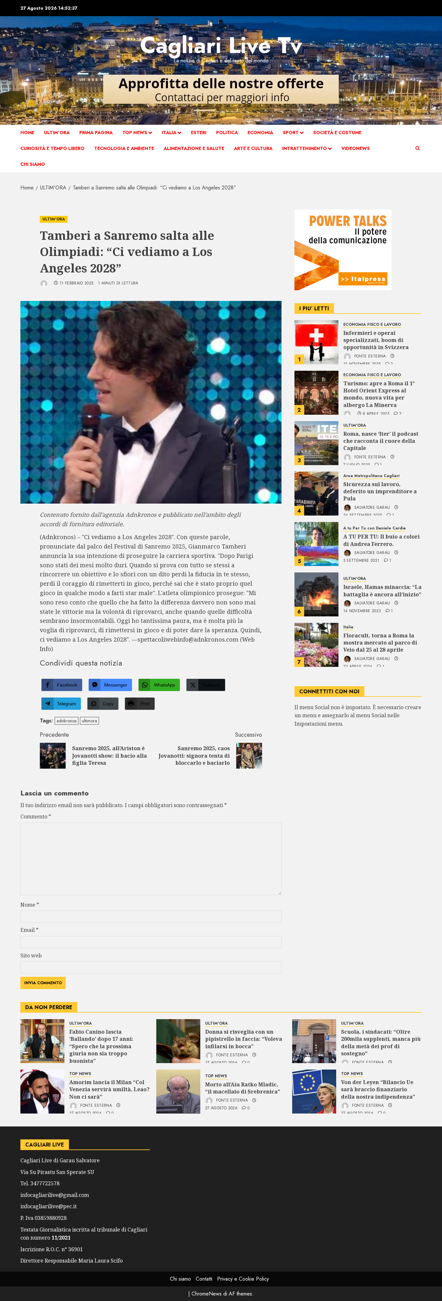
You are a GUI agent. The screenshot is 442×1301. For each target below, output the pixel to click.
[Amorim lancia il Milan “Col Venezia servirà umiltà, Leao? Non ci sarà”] (42, 1092)
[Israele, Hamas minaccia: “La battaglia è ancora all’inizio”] (316, 594)
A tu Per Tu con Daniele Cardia (374, 528)
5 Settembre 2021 (361, 560)
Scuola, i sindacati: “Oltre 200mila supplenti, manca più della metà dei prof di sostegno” (381, 1042)
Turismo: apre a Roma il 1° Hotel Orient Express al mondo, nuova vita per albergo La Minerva (379, 394)
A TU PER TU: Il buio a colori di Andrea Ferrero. (381, 540)
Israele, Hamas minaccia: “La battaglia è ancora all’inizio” (382, 590)
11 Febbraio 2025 (77, 283)
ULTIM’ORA (57, 132)
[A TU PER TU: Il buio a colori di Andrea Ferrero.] (316, 544)
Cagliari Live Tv (221, 45)
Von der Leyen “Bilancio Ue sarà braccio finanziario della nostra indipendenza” (378, 1089)
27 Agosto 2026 (221, 1108)
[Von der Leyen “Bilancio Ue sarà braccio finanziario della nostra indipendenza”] (314, 1092)
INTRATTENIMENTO (304, 148)
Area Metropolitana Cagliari (371, 476)
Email (29, 929)
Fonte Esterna (369, 356)
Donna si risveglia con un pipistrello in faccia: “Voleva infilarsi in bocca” (243, 1039)
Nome (29, 904)
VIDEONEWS (355, 148)
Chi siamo (32, 164)
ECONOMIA (260, 132)
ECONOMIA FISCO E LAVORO (372, 324)
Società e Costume (337, 132)
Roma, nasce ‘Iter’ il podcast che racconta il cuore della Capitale (380, 441)
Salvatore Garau (371, 507)
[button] (418, 148)
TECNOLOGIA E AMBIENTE (124, 148)
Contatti (204, 1279)
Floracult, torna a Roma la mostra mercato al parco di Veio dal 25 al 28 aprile (380, 643)
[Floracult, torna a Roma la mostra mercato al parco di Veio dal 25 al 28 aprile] (316, 645)
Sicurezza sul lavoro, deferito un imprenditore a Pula (380, 491)
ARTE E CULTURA (253, 148)
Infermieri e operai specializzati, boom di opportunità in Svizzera (376, 340)
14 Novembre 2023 (362, 611)
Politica (227, 132)
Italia (169, 132)
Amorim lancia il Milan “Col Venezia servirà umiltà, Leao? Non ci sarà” (109, 1089)
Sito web (31, 955)
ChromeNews (207, 1293)
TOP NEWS (134, 132)
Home (27, 132)
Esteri (198, 132)
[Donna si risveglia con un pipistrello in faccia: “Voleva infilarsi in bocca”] (178, 1041)
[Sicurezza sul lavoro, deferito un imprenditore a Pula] (316, 494)
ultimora (89, 721)
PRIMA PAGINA (96, 132)
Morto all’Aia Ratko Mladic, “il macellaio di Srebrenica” (242, 1088)
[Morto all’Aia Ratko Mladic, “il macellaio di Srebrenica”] (178, 1092)
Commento (35, 816)
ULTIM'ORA (53, 219)
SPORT (291, 132)
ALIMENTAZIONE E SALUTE (194, 148)
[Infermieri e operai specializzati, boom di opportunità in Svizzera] (316, 342)
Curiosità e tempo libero (52, 148)
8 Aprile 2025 (376, 414)
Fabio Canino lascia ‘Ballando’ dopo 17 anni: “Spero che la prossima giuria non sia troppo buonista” (101, 1046)
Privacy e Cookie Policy (243, 1279)
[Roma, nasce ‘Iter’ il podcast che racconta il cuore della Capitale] (316, 443)
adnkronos (66, 721)
